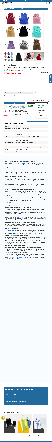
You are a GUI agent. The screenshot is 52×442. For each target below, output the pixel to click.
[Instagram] (7, 1)
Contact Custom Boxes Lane (21, 257)
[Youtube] (5, 1)
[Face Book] (2, 1)
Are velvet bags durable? (12, 397)
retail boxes (23, 163)
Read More (21, 70)
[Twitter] (3, 1)
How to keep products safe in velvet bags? (16, 401)
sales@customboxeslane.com (33, 0)
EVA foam (17, 217)
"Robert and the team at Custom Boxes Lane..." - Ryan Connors (41, 111)
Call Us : (18, 0)
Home (5, 8)
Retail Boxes (12, 8)
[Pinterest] (6, 1)
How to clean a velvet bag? (12, 394)
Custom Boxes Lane (12, 230)
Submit (14, 103)
